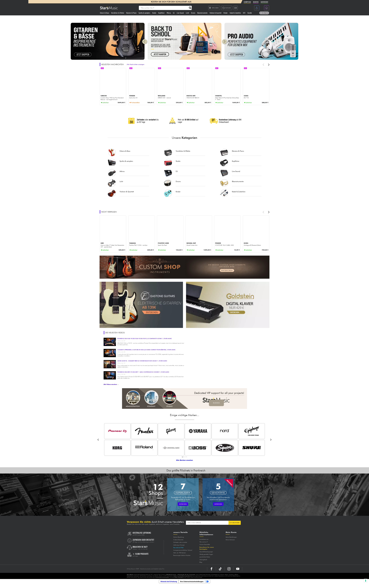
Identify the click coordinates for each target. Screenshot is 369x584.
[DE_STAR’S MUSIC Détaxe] (261, 59)
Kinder (226, 13)
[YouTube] (237, 568)
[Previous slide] (263, 64)
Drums (193, 13)
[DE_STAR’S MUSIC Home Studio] (184, 59)
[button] (144, 41)
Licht (187, 13)
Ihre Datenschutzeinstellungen (191, 581)
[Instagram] (229, 568)
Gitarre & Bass (104, 13)
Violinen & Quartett (216, 13)
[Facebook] (211, 568)
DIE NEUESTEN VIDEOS (115, 332)
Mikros (169, 13)
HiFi (244, 13)
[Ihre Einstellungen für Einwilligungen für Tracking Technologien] (365, 580)
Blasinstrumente (202, 13)
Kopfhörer (161, 13)
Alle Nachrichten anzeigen (135, 64)
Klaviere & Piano (131, 13)
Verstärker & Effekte (117, 13)
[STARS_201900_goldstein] (227, 305)
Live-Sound (180, 13)
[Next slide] (268, 64)
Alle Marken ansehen (184, 460)
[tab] (182, 456)
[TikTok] (220, 568)
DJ (174, 13)
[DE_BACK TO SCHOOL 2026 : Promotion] (108, 59)
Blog (200, 562)
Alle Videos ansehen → (111, 384)
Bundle (250, 13)
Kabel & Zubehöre (235, 13)
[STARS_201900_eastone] (141, 305)
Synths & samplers (144, 13)
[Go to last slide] (98, 440)
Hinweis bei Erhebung (168, 581)
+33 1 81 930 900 (142, 549)
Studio (154, 13)
